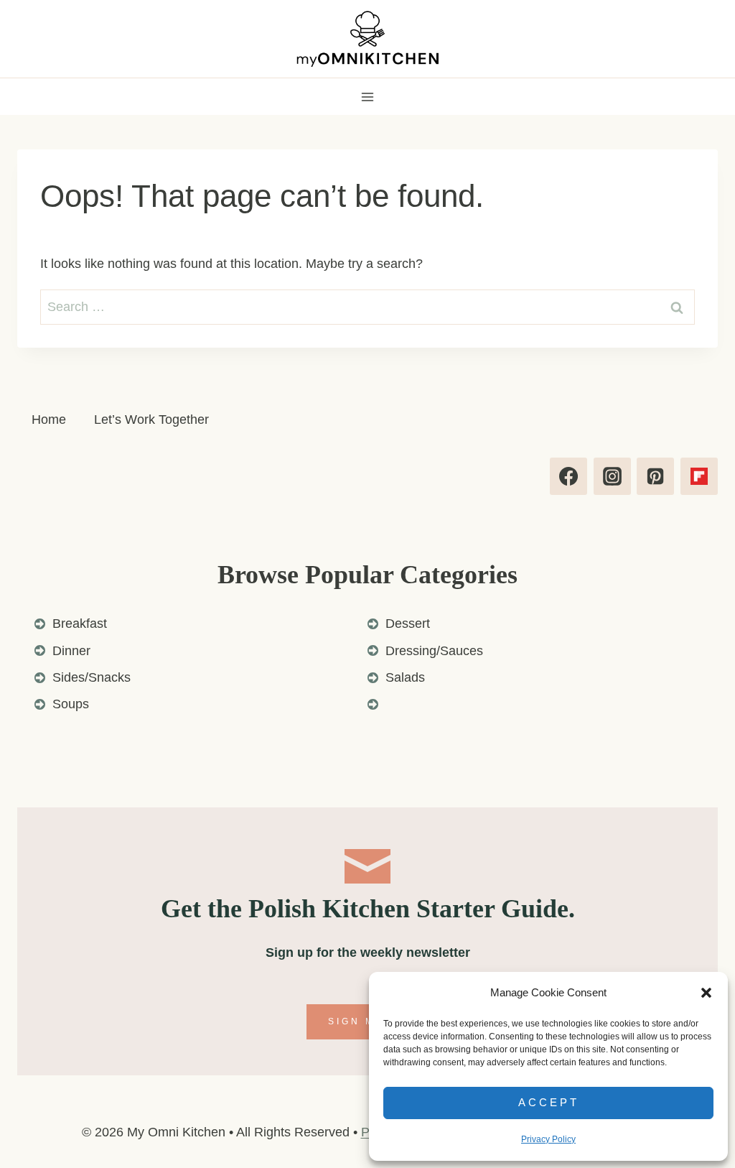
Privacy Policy (548, 1139)
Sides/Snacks (91, 677)
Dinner (71, 651)
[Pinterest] (655, 476)
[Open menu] (368, 96)
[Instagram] (612, 476)
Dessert (407, 623)
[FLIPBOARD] (699, 476)
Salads (405, 677)
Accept (548, 1102)
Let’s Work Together (151, 419)
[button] (706, 993)
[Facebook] (568, 476)
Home (49, 419)
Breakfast (79, 623)
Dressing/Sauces (434, 651)
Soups (70, 704)
